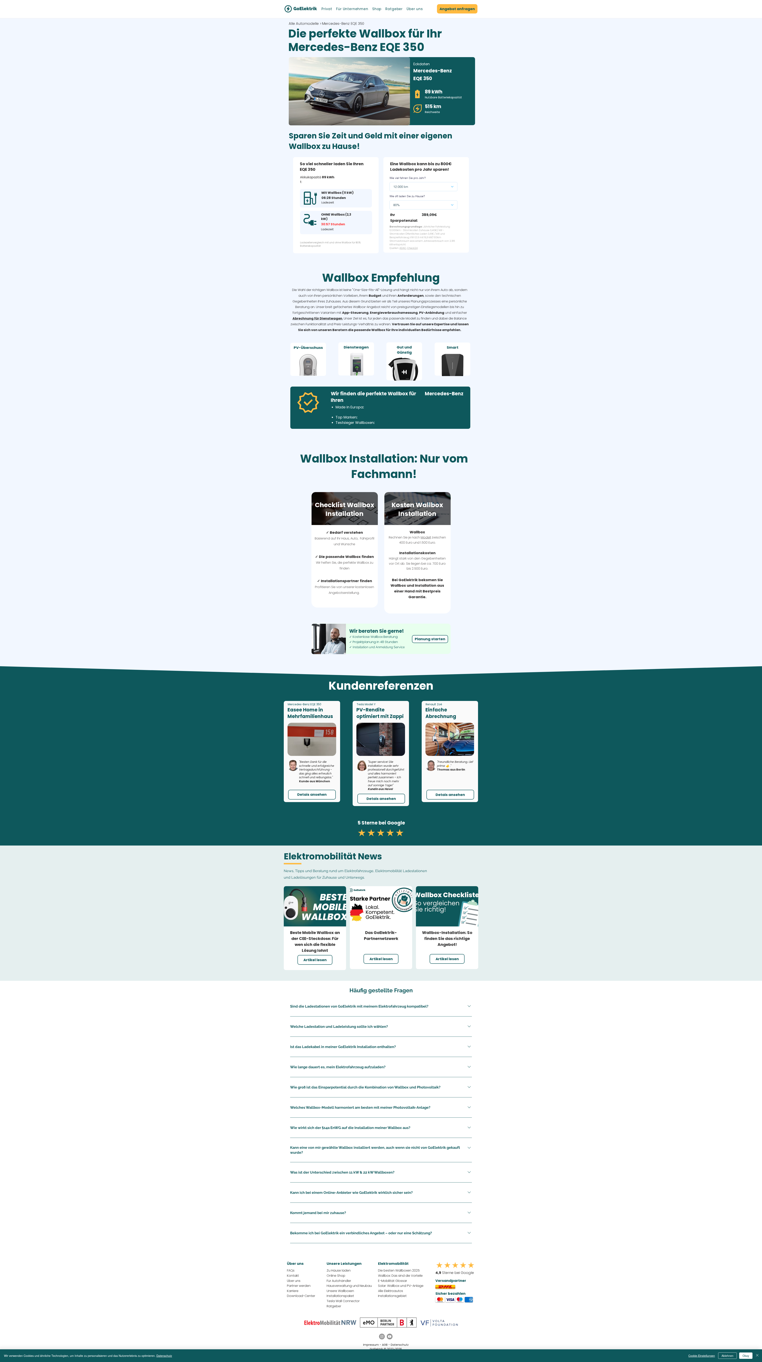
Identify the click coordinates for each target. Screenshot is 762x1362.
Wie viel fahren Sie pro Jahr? (408, 178)
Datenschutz (400, 1345)
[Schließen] (757, 1355)
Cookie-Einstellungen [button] (701, 1356)
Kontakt (293, 1275)
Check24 (412, 248)
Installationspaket (340, 1296)
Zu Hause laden (339, 1270)
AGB (385, 1345)
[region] (308, 359)
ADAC (402, 248)
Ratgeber (334, 1306)
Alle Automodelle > (305, 23)
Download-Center (301, 1296)
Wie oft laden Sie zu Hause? (407, 196)
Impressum (371, 1345)
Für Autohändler (339, 1280)
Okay (746, 1356)
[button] (326, 9)
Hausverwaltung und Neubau (349, 1285)
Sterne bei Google (454, 1272)
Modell (426, 537)
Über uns (293, 1280)
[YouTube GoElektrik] (390, 1336)
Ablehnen (727, 1356)
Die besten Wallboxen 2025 (399, 1270)
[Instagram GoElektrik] (382, 1336)
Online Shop (336, 1275)
